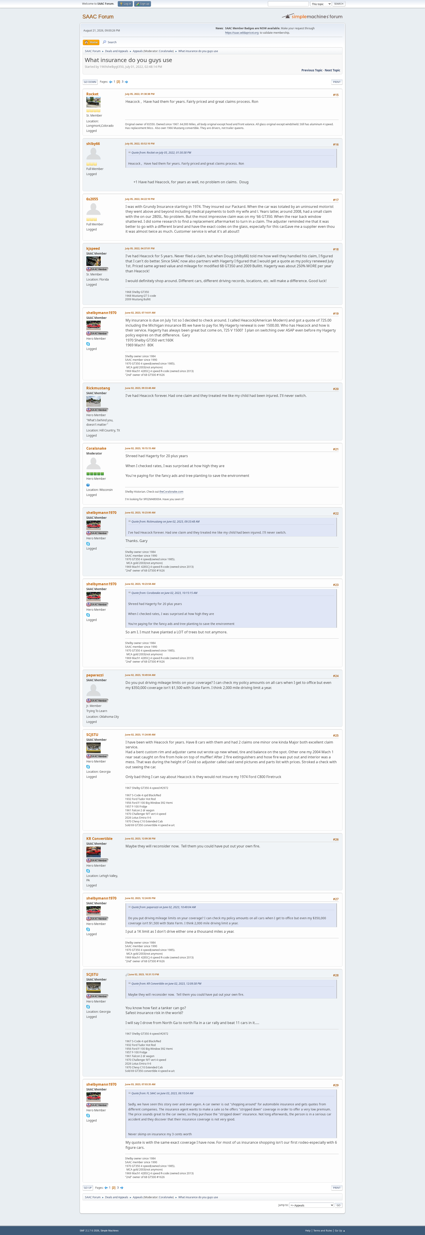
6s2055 (92, 199)
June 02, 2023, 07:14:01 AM (140, 312)
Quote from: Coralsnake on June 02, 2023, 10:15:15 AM (164, 593)
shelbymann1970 (101, 312)
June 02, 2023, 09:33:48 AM (140, 388)
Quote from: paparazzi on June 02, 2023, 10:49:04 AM (163, 907)
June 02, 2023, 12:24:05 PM (140, 898)
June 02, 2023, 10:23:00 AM (140, 512)
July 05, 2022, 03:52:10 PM (140, 143)
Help (308, 1230)
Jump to (283, 1205)
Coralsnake (166, 51)
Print (336, 82)
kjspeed (93, 248)
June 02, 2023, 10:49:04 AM (140, 675)
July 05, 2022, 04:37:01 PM (140, 248)
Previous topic (312, 70)
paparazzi (95, 675)
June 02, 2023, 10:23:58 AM (140, 583)
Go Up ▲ (340, 1230)
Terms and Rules (322, 1230)
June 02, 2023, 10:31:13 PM (144, 974)
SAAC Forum (98, 17)
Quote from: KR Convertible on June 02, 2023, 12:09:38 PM (166, 983)
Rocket (92, 94)
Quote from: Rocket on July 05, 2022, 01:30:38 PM (161, 152)
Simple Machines (109, 1230)
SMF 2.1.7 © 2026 (89, 1230)
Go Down (90, 82)
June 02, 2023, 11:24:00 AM (140, 734)
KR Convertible (99, 838)
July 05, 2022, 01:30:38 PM (140, 94)
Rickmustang (98, 388)
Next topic (332, 70)
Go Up (88, 1187)
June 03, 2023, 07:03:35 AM (140, 1084)
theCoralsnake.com (171, 492)
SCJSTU (92, 734)
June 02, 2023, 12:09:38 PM (140, 838)
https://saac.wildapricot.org (242, 33)
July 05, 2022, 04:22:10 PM (140, 199)
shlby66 (93, 143)
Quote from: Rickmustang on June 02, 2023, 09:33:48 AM (165, 521)
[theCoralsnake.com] (88, 484)
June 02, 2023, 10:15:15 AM (140, 448)
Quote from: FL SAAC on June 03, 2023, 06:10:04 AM (162, 1093)
